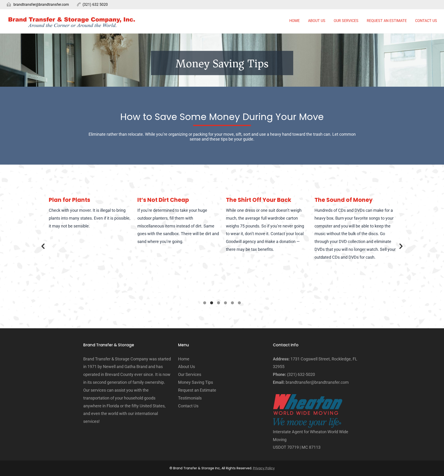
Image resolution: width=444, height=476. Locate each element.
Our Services (346, 20)
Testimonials (190, 398)
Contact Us (426, 20)
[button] (43, 246)
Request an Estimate (387, 20)
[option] (89, 213)
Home (294, 20)
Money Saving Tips (195, 382)
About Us (316, 20)
